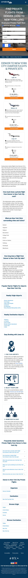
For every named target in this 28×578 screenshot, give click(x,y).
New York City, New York (8, 499)
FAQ (23, 547)
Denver (4, 515)
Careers (14, 548)
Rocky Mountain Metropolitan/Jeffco (12, 307)
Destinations (6, 544)
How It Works (19, 363)
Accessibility (7, 553)
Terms (22, 553)
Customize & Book (14, 98)
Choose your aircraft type (16, 391)
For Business (14, 544)
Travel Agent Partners (8, 547)
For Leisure (22, 544)
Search (14, 49)
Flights (4, 507)
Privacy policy (15, 553)
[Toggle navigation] (25, 2)
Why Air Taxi (15, 542)
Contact (20, 548)
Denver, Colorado (6, 491)
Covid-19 (8, 548)
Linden (5, 327)
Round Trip (6, 25)
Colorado (5, 512)
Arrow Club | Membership (11, 545)
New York (5, 528)
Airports (22, 542)
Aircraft (20, 545)
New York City (6, 531)
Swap (19, 25)
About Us (18, 547)
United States (6, 510)
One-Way (13, 25)
